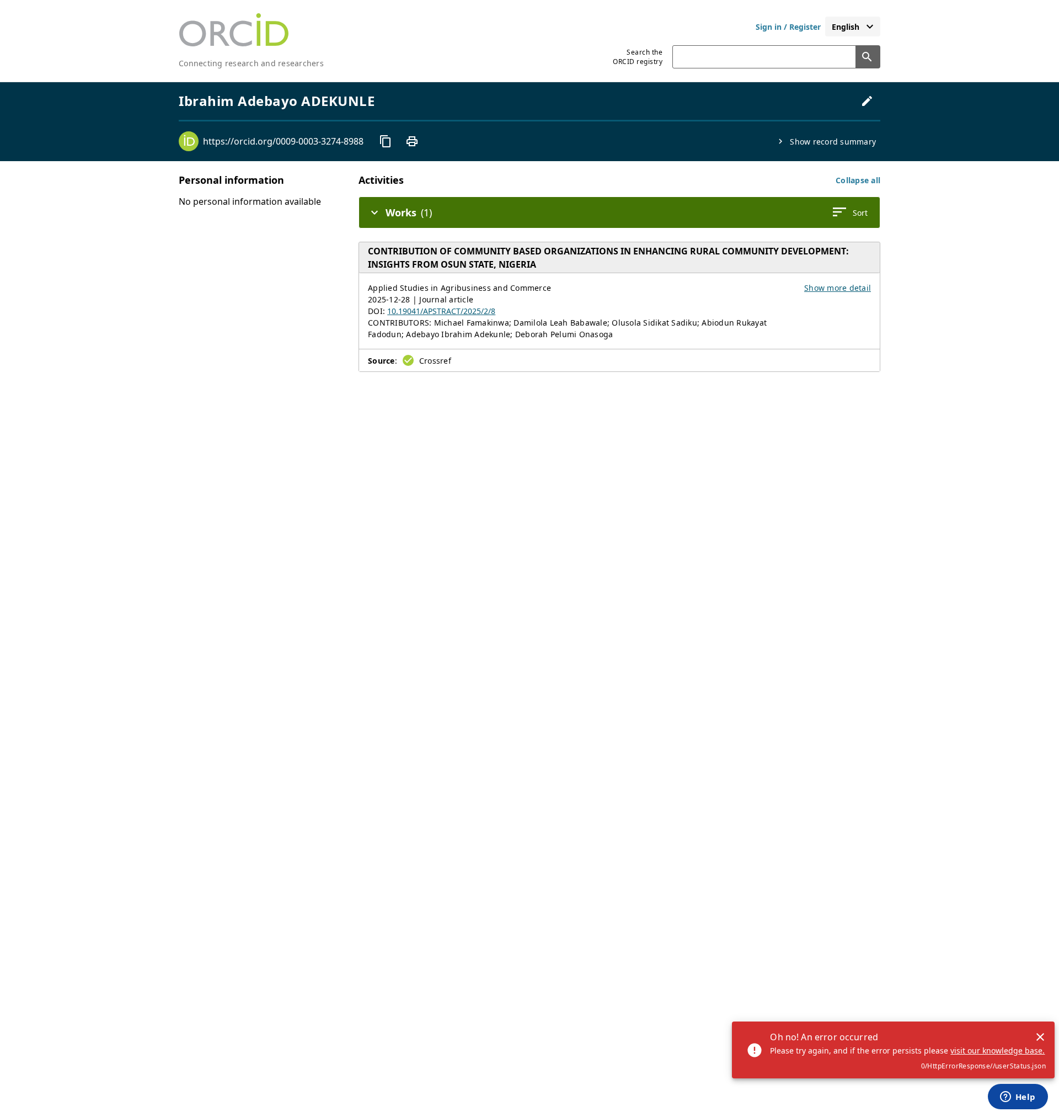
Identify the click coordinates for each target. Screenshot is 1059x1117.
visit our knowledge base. (997, 1050)
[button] (858, 180)
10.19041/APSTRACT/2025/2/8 (441, 311)
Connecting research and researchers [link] (251, 63)
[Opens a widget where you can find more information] (1017, 1097)
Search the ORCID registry (637, 56)
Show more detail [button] (837, 288)
